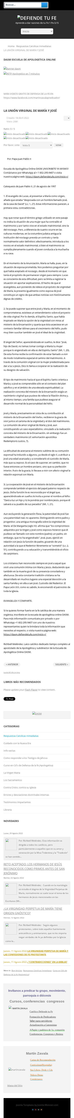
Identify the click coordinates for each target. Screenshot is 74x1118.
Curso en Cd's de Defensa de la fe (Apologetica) (28, 765)
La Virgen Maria (12, 772)
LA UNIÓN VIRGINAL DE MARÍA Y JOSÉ (30, 111)
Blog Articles (16, 970)
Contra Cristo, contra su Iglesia (20, 787)
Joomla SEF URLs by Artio (12, 672)
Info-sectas (9, 750)
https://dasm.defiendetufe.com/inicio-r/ (47, 176)
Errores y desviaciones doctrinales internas (26, 794)
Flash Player (31, 689)
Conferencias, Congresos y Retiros (46, 1034)
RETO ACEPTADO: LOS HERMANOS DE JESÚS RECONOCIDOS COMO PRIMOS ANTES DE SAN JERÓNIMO (34, 868)
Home (11, 46)
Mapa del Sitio (14, 1085)
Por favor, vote (11, 145)
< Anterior (12, 664)
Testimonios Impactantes (17, 802)
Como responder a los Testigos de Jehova (25, 758)
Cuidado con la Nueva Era (17, 743)
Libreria (8, 809)
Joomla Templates (25, 1105)
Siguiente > (61, 664)
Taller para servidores (41, 1020)
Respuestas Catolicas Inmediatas (33, 46)
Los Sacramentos (13, 780)
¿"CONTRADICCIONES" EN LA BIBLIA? (47, 961)
